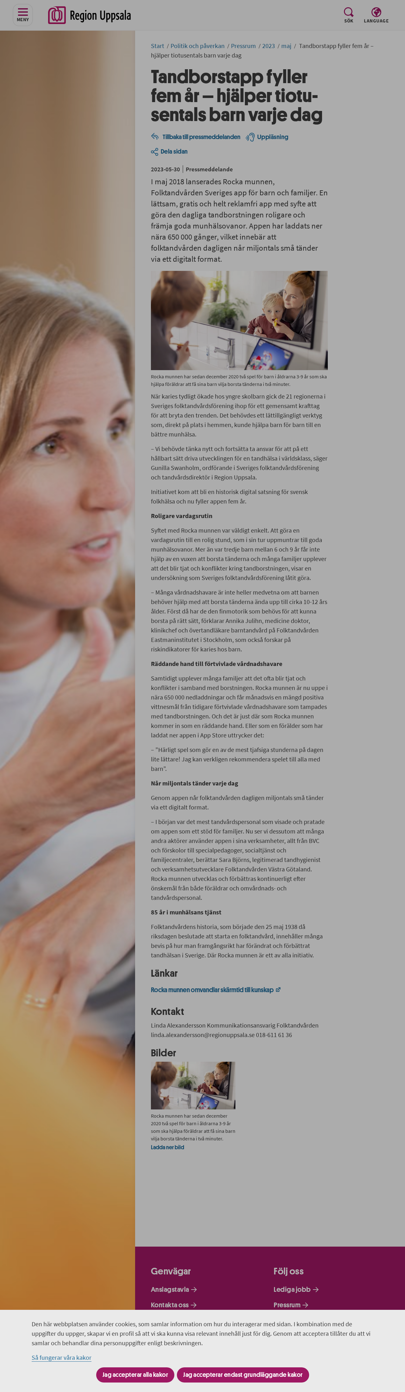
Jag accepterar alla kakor (135, 1374)
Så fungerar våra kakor (61, 1357)
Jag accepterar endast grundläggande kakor (243, 1374)
